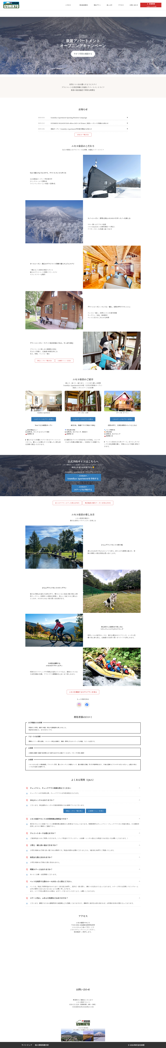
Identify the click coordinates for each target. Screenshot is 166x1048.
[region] (83, 45)
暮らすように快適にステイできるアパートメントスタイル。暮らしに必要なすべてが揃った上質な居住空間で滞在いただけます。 (43, 442)
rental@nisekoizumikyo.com (83, 1007)
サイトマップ (27, 1045)
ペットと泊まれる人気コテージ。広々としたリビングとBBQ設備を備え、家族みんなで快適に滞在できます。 (122, 444)
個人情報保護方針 (42, 1045)
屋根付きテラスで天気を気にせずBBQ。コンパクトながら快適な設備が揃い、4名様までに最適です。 (83, 441)
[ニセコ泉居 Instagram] (79, 705)
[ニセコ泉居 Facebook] (87, 705)
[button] (80, 73)
